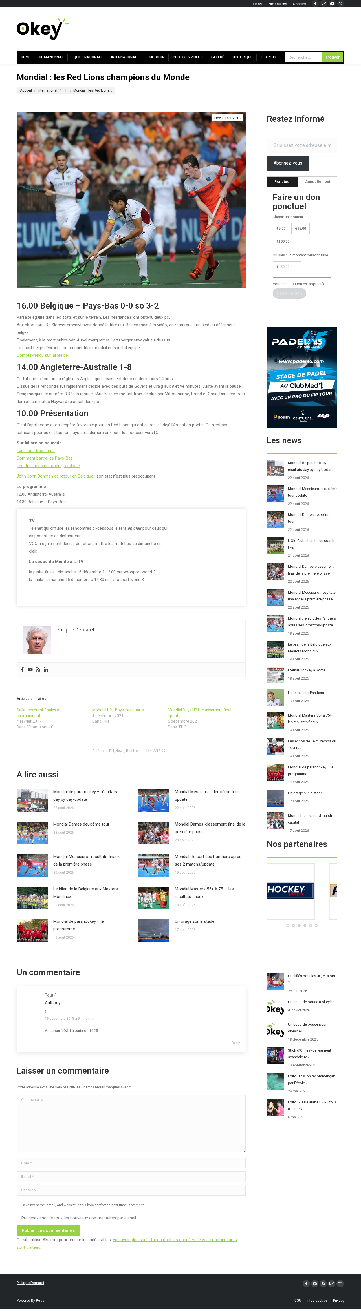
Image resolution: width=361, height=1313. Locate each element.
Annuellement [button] (317, 181)
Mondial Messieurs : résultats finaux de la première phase (86, 860)
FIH (111, 751)
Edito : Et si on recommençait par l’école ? (311, 1079)
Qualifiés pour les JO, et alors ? (311, 979)
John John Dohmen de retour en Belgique (55, 476)
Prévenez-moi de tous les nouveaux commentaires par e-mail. (79, 1218)
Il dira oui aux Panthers (306, 693)
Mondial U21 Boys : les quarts (118, 710)
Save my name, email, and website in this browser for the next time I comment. (83, 1205)
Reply (236, 1043)
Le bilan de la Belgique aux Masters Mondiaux (85, 892)
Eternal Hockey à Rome (306, 670)
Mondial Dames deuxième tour (81, 824)
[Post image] (32, 800)
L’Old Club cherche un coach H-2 (311, 543)
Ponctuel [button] (282, 181)
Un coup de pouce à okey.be (311, 1002)
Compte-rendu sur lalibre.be (42, 355)
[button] (288, 925)
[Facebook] (22, 670)
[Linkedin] (46, 670)
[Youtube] (30, 670)
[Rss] (38, 670)
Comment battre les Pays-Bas (45, 458)
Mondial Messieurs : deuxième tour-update (208, 795)
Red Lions (134, 751)
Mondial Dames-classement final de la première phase (210, 828)
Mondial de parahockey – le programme (78, 925)
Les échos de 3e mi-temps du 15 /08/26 (312, 744)
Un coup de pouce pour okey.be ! (307, 1027)
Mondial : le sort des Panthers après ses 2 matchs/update (208, 860)
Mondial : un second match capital (310, 818)
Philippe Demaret (30, 1283)
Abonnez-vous (288, 163)
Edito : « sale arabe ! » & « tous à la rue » (312, 1105)
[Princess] (302, 918)
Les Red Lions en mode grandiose (48, 465)
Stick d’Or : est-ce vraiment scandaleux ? (309, 1053)
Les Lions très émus (36, 450)
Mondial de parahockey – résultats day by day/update (85, 795)
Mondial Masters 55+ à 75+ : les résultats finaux (204, 892)
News (120, 751)
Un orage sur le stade (194, 921)
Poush (41, 1301)
